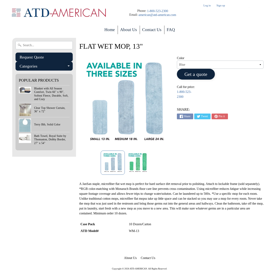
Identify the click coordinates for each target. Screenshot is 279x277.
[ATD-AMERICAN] (59, 12)
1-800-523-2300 (157, 11)
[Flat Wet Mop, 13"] (113, 163)
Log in (207, 5)
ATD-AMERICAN (138, 268)
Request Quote (32, 57)
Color (180, 58)
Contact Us (151, 29)
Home (109, 29)
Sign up (221, 5)
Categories (46, 67)
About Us (128, 29)
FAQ (171, 29)
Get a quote (195, 74)
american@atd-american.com (157, 15)
